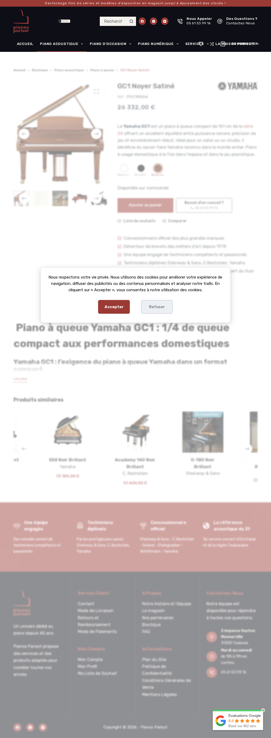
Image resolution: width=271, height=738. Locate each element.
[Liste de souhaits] (200, 44)
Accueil (25, 44)
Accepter (114, 306)
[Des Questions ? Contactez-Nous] (219, 21)
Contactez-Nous (240, 23)
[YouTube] (165, 21)
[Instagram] (153, 21)
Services (194, 44)
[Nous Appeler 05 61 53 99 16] (180, 21)
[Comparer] (212, 44)
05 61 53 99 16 (199, 23)
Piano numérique (156, 44)
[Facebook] (142, 21)
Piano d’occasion (108, 44)
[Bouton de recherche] (131, 21)
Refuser (157, 306)
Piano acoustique (59, 44)
